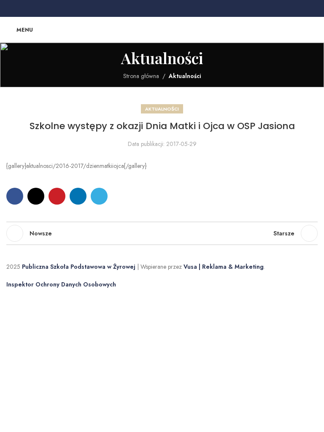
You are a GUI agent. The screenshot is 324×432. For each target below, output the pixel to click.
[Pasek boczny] (10, 299)
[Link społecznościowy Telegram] (182, 8)
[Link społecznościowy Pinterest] (162, 8)
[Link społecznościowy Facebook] (142, 8)
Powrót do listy (162, 233)
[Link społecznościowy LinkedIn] (172, 8)
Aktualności (185, 76)
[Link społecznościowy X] (152, 8)
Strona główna (141, 76)
